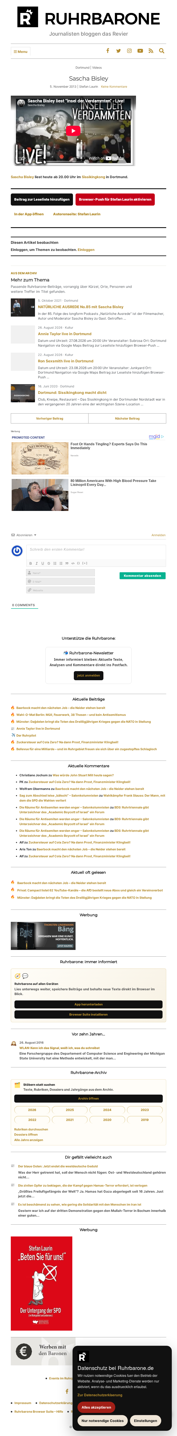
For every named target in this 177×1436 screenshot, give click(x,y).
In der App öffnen (29, 214)
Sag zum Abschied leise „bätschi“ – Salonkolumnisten (58, 795)
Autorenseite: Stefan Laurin (76, 214)
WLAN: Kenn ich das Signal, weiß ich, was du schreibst (59, 1048)
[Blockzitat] (67, 563)
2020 (107, 1120)
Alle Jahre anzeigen (28, 1140)
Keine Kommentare (114, 86)
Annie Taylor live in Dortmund (65, 334)
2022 (32, 1120)
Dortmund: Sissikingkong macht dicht (72, 392)
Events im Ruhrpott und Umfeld (72, 1378)
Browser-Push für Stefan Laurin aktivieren (115, 199)
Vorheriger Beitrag (49, 418)
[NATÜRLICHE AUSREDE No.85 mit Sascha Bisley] (23, 307)
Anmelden (158, 535)
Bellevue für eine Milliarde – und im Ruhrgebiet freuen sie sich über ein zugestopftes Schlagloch (86, 749)
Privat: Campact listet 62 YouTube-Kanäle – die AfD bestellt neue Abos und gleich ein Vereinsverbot (90, 890)
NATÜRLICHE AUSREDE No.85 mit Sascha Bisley (80, 307)
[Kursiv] (37, 563)
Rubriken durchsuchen (31, 1129)
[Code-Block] (73, 563)
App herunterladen (88, 1004)
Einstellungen (145, 1421)
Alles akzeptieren (96, 1407)
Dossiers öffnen (26, 1134)
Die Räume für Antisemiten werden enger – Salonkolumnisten (64, 807)
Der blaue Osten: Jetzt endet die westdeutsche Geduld (58, 1166)
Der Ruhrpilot (26, 735)
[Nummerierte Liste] (55, 563)
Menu (22, 51)
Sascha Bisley (23, 177)
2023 (145, 1110)
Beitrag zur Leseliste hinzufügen (42, 199)
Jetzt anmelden (88, 675)
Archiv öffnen (88, 1098)
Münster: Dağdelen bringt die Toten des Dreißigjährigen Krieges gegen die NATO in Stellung (83, 721)
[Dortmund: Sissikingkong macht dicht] (23, 393)
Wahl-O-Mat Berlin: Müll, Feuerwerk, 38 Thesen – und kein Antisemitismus (71, 714)
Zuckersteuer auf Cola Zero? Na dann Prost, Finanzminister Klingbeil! (67, 742)
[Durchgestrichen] (49, 563)
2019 (145, 1120)
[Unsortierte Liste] (61, 563)
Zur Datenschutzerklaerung (99, 1394)
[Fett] (31, 563)
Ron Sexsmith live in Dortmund (65, 361)
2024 (107, 1110)
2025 (70, 1110)
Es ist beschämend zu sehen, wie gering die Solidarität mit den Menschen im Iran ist (79, 1204)
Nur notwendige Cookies (103, 1421)
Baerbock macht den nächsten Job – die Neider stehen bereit (60, 708)
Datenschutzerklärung (56, 1403)
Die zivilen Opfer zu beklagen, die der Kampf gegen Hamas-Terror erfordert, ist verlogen (82, 1185)
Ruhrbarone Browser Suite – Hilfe (38, 1411)
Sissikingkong (93, 177)
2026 (32, 1110)
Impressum (22, 1403)
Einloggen (86, 249)
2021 (70, 1120)
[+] (85, 563)
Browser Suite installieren (88, 1014)
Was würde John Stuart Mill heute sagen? (83, 775)
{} (78, 563)
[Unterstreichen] (43, 563)
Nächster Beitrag (127, 418)
